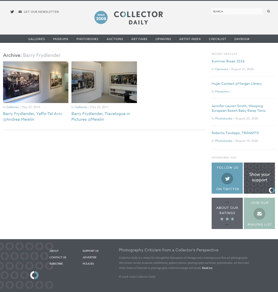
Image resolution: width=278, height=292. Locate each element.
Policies (88, 263)
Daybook (242, 39)
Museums (60, 39)
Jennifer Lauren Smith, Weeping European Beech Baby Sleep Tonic (239, 108)
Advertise (89, 257)
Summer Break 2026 (228, 61)
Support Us (91, 251)
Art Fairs (139, 39)
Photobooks (88, 39)
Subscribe (56, 263)
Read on (207, 267)
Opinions (163, 39)
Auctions (115, 39)
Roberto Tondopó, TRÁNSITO (235, 133)
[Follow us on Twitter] (12, 11)
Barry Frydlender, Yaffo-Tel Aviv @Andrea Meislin (32, 116)
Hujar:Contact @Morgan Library (237, 83)
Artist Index (190, 39)
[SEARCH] (268, 11)
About (54, 251)
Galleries (36, 39)
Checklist (217, 39)
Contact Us (57, 257)
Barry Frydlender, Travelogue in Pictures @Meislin (100, 116)
